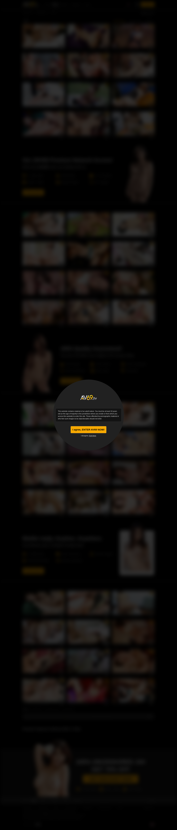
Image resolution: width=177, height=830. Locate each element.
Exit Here (92, 436)
